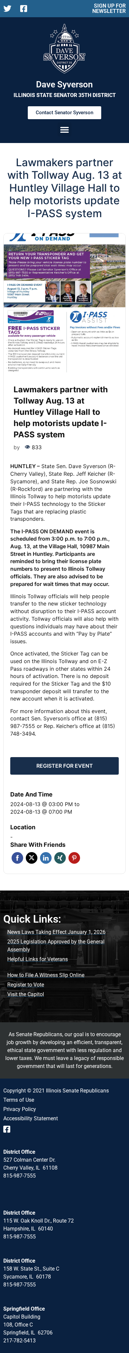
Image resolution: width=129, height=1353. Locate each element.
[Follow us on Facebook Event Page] (9, 1129)
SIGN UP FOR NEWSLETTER (109, 8)
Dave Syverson (64, 84)
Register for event (64, 765)
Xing (60, 858)
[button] (64, 129)
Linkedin (46, 858)
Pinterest (74, 858)
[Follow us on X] (9, 9)
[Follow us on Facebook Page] (26, 9)
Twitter (31, 858)
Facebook (17, 858)
